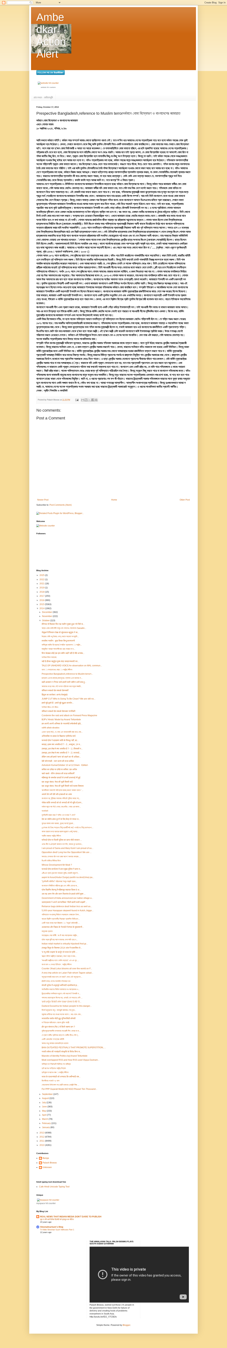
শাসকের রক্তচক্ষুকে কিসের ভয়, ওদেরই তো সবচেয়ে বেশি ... (62, 997)
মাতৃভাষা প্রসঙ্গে (47, 931)
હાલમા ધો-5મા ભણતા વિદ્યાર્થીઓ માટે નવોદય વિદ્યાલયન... (67, 827)
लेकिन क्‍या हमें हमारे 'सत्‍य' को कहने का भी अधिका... (61, 757)
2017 (42, 596)
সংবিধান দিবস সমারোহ (49, 657)
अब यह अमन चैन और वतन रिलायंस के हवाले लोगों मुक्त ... (63, 894)
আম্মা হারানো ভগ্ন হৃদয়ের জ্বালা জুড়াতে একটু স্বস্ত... (60, 831)
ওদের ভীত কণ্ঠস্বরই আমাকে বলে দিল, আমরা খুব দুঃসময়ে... (62, 844)
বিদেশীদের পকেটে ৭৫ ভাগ (50, 1080)
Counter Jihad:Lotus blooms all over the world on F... (67, 968)
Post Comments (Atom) (60, 505)
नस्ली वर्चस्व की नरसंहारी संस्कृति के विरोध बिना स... (61, 1051)
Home (114, 500)
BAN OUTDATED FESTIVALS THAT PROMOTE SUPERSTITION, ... (74, 1047)
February (46, 1123)
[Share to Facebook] (93, 400)
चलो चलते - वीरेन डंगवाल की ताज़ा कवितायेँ (58, 773)
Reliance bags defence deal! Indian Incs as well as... (67, 906)
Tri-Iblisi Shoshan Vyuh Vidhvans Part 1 (57, 1230)
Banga (46, 1158)
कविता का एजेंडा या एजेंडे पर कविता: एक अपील (59, 769)
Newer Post (42, 500)
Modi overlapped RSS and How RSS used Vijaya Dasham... (70, 1060)
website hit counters (48, 87)
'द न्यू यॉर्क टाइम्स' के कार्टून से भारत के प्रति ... (59, 952)
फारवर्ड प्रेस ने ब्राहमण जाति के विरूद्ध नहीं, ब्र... (60, 740)
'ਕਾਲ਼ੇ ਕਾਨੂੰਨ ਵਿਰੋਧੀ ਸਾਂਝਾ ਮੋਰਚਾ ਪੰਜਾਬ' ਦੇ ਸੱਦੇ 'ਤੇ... (61, 1001)
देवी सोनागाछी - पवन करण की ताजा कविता (58, 761)
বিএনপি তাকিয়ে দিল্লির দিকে (51, 860)
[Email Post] (76, 400)
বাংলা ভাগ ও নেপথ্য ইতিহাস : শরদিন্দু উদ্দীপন (56, 964)
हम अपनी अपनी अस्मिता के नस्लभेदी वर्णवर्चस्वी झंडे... (62, 723)
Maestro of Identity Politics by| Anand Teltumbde (64, 1056)
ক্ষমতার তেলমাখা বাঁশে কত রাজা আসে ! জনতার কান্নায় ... (61, 856)
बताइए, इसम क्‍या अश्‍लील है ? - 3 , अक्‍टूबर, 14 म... (61, 744)
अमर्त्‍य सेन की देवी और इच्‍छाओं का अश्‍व (57, 794)
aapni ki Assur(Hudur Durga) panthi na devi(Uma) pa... (68, 877)
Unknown (47, 1167)
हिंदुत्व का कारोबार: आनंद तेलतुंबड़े (54, 694)
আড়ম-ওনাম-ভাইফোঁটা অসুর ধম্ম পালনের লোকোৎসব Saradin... (64, 628)
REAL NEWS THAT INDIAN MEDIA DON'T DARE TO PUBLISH (70, 1216)
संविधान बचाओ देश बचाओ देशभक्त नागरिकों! (58, 711)
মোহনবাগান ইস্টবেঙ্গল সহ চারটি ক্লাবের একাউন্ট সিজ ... (60, 1085)
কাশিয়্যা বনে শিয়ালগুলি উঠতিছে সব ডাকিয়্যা (56, 1064)
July (44, 1102)
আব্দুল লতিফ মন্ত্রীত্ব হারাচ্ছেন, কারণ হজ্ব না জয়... (59, 956)
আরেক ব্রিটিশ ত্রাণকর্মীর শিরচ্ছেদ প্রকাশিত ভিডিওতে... (61, 919)
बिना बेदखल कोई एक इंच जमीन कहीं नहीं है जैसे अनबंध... (63, 653)
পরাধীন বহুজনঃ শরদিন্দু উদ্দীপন (51, 836)
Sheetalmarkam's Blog (51, 1227)
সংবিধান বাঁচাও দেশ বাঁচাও (50, 707)
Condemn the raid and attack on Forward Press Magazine (69, 715)
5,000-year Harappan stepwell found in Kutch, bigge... (67, 910)
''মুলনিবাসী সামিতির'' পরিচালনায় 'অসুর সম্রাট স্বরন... (59, 881)
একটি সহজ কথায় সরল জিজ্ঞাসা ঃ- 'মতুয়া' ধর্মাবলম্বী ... (61, 923)
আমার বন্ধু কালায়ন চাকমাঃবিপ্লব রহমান (55, 1043)
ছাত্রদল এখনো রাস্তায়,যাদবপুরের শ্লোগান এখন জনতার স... (62, 678)
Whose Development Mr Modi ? (57, 865)
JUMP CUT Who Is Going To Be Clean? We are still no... (68, 699)
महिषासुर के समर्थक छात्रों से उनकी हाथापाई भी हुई (61, 777)
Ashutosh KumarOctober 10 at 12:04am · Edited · (65, 765)
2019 (42, 587)
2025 (42, 575)
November (47, 616)
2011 (42, 1141)
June (44, 1106)
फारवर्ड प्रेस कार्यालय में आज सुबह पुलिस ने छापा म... (62, 869)
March (45, 1119)
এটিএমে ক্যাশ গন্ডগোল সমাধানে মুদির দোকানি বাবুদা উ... (60, 873)
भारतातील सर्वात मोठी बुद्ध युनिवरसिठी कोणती (59, 1018)
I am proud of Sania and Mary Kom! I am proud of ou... (67, 848)
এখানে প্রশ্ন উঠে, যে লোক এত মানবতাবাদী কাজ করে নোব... (62, 732)
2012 (42, 1137)
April (44, 1115)
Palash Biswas (50, 1162)
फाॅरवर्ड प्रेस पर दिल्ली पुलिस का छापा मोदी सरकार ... (62, 840)
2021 (42, 583)
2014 (42, 608)
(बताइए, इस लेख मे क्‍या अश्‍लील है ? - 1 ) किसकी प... (62, 748)
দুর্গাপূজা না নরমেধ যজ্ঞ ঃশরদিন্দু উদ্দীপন (55, 1072)
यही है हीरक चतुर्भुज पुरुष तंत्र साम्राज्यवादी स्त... (60, 661)
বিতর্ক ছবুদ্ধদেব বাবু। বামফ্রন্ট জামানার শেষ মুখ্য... (59, 1010)
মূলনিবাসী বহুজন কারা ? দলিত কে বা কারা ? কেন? (58, 815)
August (45, 1098)
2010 (42, 1145)
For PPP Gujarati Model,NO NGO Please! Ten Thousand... (69, 1089)
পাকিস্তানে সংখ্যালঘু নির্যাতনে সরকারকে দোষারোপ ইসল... (61, 914)
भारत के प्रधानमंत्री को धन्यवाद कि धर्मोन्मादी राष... (61, 1076)
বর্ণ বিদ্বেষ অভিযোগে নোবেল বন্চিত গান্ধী (55, 1022)
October (46, 620)
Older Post (185, 500)
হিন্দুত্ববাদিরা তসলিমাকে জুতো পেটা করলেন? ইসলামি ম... (61, 993)
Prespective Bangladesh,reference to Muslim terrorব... (67, 674)
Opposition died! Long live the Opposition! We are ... (67, 852)
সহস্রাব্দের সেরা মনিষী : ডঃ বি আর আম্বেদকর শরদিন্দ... (60, 935)
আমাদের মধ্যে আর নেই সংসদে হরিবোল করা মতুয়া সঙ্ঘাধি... (62, 686)
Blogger (126, 1325)
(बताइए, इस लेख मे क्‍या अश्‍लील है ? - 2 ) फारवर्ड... (61, 752)
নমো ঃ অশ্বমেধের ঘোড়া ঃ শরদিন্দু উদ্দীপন (57, 669)
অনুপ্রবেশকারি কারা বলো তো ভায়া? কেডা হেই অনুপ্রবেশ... (62, 977)
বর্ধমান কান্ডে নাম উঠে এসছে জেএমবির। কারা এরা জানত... (61, 806)
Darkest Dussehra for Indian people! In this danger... (67, 1006)
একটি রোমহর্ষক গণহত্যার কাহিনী (53, 1039)
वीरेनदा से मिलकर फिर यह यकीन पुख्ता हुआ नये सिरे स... (63, 624)
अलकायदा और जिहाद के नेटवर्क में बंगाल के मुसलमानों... (63, 927)
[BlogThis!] (86, 400)
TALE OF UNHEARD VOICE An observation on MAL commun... (72, 665)
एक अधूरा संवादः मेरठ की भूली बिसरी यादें (57, 782)
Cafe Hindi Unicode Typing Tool (54, 1186)
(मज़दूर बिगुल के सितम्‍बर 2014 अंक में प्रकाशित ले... (62, 948)
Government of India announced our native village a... (67, 898)
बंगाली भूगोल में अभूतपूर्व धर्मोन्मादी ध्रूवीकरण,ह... (60, 985)
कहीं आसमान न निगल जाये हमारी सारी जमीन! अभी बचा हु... (64, 682)
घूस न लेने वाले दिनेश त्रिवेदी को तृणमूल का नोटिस (57, 1219)
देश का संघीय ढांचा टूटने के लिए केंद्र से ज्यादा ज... (61, 819)
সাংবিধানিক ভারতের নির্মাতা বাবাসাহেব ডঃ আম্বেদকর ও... (61, 989)
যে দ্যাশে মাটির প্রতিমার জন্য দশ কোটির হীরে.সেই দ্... (60, 1035)
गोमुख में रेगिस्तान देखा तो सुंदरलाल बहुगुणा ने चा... (60, 632)
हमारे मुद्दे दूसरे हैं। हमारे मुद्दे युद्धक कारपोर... (58, 703)
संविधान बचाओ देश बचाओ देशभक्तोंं (55, 690)
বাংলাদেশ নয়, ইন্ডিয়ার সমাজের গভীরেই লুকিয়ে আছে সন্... (61, 798)
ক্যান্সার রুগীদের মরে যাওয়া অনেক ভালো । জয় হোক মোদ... (62, 1014)
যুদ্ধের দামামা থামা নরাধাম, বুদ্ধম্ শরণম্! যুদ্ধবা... (58, 823)
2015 (42, 604)
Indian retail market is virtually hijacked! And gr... (65, 943)
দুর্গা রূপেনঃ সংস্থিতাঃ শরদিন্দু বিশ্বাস (54, 1068)
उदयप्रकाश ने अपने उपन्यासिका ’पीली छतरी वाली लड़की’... (64, 902)
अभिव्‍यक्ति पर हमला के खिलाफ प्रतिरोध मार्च (58, 736)
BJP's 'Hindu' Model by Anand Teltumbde (61, 719)
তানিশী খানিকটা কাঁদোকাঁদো (50, 728)
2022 (42, 579)
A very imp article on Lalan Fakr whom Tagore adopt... (67, 973)
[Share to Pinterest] (96, 400)
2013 (42, 1132)
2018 (42, 592)
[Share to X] (89, 400)
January (46, 1127)
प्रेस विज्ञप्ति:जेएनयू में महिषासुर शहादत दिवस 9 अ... (61, 889)
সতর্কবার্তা (45, 811)
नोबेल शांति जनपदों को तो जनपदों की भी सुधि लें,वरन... (62, 802)
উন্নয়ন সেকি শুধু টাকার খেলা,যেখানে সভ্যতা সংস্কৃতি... (60, 636)
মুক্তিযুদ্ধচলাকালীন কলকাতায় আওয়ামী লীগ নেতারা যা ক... (61, 1031)
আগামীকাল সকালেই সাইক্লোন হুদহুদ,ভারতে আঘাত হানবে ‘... (62, 790)
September (47, 1094)
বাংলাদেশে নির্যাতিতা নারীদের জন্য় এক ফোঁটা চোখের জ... (60, 885)
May (44, 1111)
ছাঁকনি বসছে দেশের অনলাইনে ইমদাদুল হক (56, 981)
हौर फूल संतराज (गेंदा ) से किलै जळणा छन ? (58, 1027)
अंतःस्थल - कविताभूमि (43, 97)
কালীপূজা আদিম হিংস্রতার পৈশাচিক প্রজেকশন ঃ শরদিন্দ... (62, 645)
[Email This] (82, 400)
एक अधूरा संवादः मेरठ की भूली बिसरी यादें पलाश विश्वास (63, 786)
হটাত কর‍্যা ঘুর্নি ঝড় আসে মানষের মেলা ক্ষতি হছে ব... (60, 939)
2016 (42, 600)
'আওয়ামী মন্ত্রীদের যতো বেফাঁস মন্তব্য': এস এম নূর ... (60, 960)
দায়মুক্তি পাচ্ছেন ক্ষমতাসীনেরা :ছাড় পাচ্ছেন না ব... (58, 649)
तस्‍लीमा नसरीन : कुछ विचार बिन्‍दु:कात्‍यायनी (58, 640)
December (47, 612)
